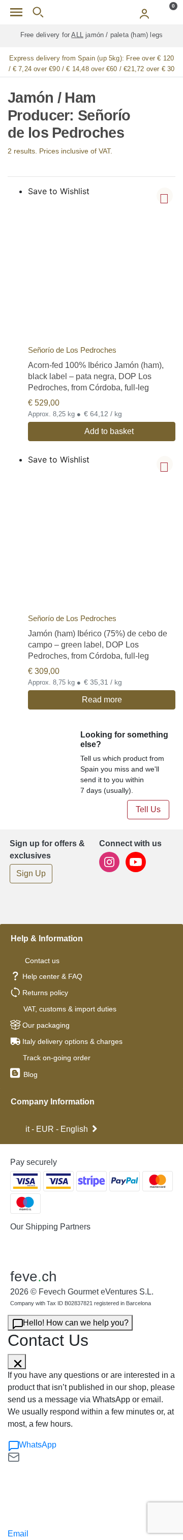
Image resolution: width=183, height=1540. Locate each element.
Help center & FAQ (52, 976)
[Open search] (37, 12)
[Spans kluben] (91, 12)
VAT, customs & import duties (69, 1009)
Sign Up (31, 873)
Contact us (42, 961)
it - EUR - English (56, 1129)
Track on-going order (56, 1058)
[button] (165, 196)
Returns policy (45, 993)
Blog (29, 1074)
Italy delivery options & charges (72, 1041)
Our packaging (46, 1025)
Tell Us (148, 809)
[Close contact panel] (17, 1361)
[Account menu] (144, 12)
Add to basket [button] (109, 431)
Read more (102, 699)
